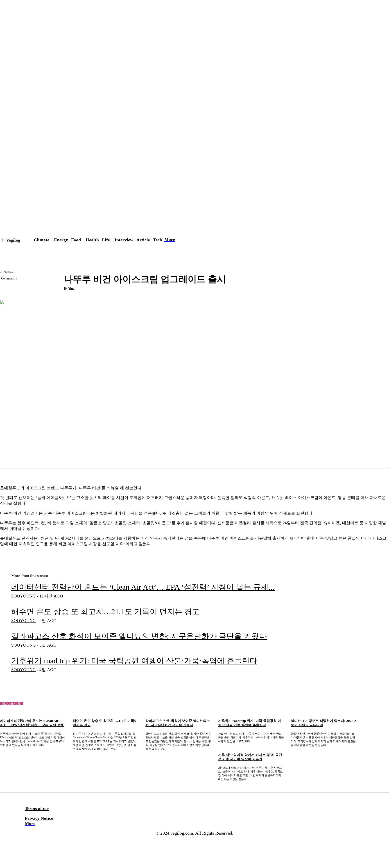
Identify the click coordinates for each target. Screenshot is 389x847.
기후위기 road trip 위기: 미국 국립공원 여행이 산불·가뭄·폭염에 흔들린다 (134, 661)
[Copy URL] (39, 288)
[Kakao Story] (23, 288)
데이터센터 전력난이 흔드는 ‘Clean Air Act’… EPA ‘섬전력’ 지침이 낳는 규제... (143, 587)
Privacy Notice (39, 818)
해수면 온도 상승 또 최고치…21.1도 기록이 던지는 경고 (105, 611)
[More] (56, 289)
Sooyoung (23, 596)
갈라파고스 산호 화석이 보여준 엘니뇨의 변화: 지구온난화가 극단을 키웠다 (139, 636)
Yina (71, 288)
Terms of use (37, 808)
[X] (7, 288)
